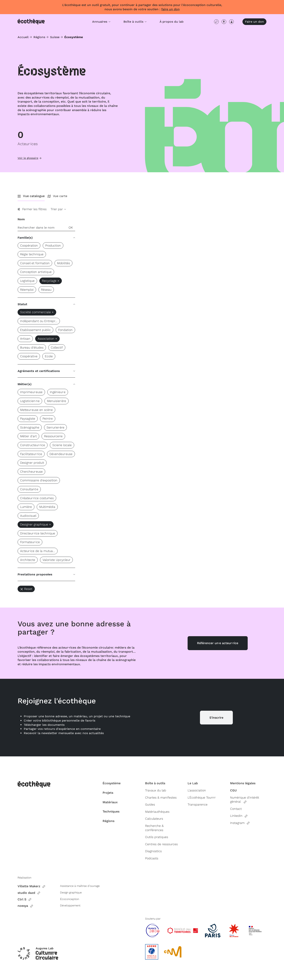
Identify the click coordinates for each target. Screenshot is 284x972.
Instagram (237, 823)
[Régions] (224, 21)
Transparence (197, 804)
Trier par (57, 209)
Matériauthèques (157, 811)
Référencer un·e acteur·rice (217, 643)
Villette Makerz (29, 886)
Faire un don (254, 21)
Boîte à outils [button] (133, 21)
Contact (236, 809)
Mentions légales (242, 783)
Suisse (55, 37)
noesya (23, 906)
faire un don (170, 9)
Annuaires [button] (100, 21)
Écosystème (112, 783)
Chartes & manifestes (161, 797)
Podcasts (151, 858)
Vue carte (60, 196)
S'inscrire (216, 717)
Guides (150, 804)
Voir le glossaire (28, 157)
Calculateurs (154, 818)
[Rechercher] (216, 21)
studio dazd (26, 893)
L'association (197, 790)
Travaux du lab (155, 790)
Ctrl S (22, 899)
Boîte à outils (155, 783)
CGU (233, 790)
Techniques (111, 811)
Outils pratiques (156, 837)
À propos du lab (172, 21)
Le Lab (193, 783)
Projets (108, 793)
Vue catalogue (34, 196)
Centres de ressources (161, 844)
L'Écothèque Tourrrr (202, 797)
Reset (28, 589)
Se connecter (231, 21)
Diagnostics (153, 851)
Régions (39, 37)
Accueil (23, 37)
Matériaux (110, 802)
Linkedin (236, 816)
